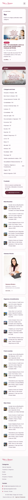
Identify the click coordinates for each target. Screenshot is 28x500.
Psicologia (6, 155)
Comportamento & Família (10, 99)
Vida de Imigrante (8, 173)
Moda (5, 142)
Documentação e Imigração (11, 119)
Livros (5, 138)
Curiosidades (7, 112)
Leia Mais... (6, 59)
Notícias (6, 148)
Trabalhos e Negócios (8, 469)
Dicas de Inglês (7, 115)
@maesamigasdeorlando (10, 488)
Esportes (6, 132)
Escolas (6, 129)
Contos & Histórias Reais (10, 105)
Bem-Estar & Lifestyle (9, 96)
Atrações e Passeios (9, 92)
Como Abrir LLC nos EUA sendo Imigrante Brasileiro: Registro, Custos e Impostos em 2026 (15, 313)
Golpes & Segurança (9, 135)
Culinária (6, 109)
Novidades (6, 152)
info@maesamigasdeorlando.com (12, 486)
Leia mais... (8, 290)
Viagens (6, 170)
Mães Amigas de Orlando (14, 192)
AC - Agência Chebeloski (19, 497)
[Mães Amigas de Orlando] (7, 3)
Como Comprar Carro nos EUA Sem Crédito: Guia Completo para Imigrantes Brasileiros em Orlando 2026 (15, 322)
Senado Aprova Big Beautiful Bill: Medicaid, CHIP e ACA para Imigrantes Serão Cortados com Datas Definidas (16, 207)
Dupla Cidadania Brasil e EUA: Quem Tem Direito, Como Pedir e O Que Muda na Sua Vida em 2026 (16, 225)
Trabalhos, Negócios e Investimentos (9, 166)
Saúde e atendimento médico (11, 158)
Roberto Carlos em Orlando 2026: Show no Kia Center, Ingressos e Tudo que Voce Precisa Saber (15, 243)
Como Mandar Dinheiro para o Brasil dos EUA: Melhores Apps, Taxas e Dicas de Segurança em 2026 (15, 340)
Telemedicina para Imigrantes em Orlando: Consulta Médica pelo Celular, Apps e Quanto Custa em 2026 (16, 234)
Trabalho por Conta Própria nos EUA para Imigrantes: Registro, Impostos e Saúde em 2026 (15, 331)
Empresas (6, 125)
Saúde (3, 472)
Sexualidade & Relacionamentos (12, 161)
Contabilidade (7, 102)
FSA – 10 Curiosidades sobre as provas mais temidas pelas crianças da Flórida (14, 46)
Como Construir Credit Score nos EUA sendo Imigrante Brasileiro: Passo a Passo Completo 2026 (16, 216)
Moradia (6, 145)
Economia (6, 122)
